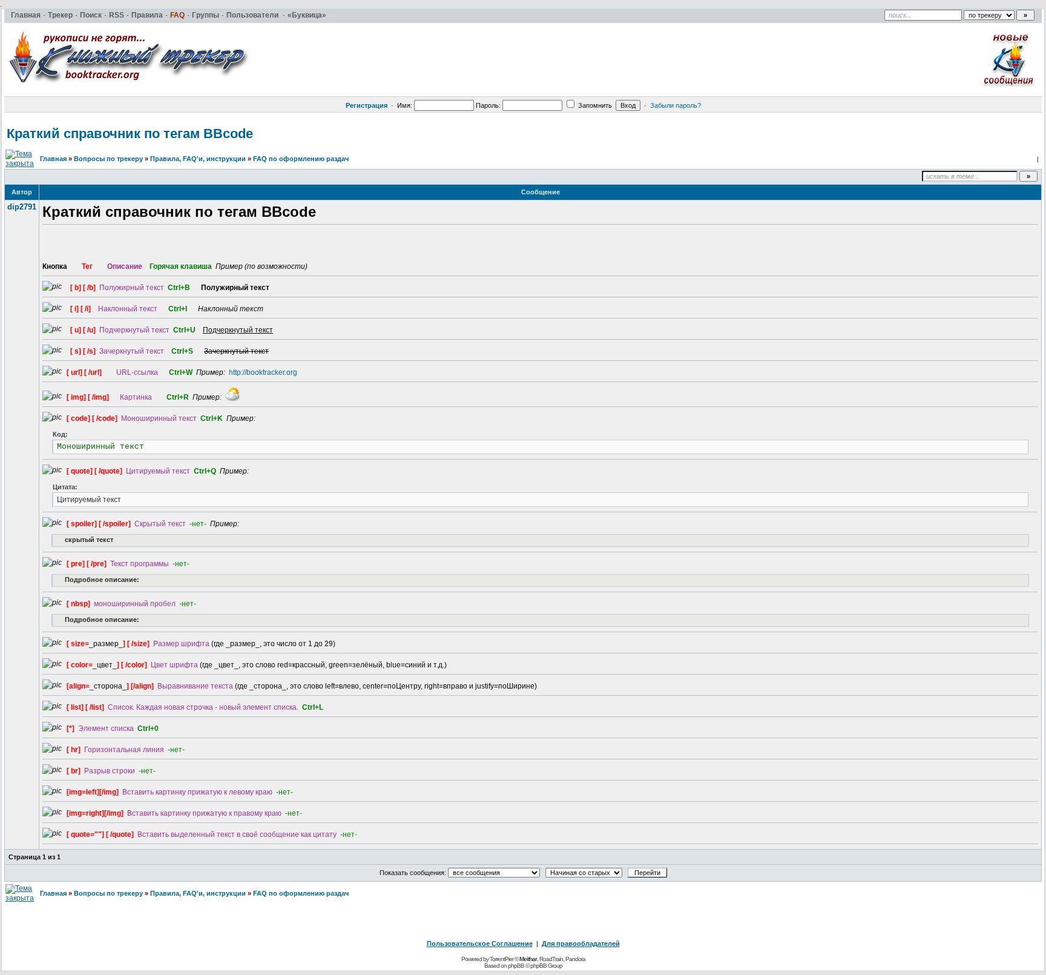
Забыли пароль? (675, 105)
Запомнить (594, 105)
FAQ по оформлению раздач (301, 158)
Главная (53, 158)
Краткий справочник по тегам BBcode (130, 133)
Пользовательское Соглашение (480, 943)
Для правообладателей (581, 943)
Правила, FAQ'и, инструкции (198, 158)
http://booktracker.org (263, 372)
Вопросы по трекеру (108, 158)
